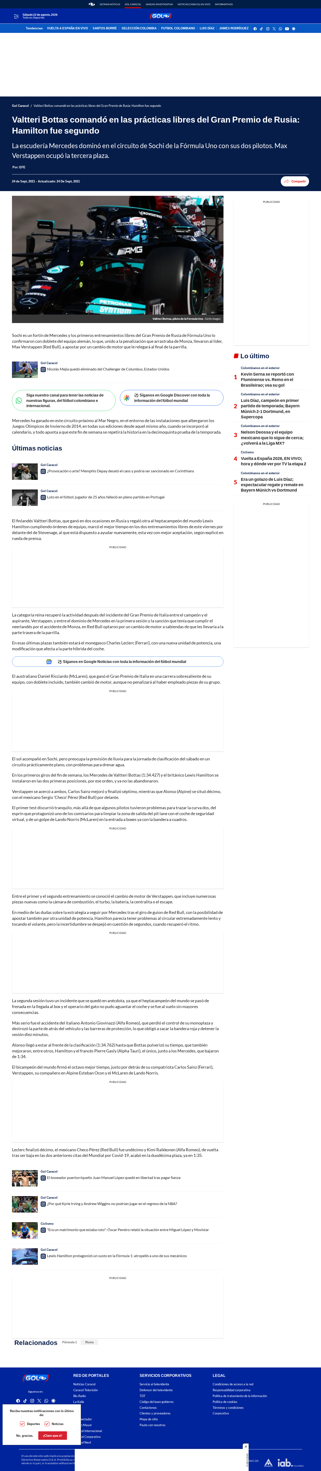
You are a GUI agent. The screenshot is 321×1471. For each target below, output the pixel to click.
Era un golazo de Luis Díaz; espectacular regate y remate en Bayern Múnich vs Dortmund (272, 485)
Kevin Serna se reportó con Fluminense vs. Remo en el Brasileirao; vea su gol (267, 379)
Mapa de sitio (149, 1419)
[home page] (92, 4)
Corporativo (221, 1413)
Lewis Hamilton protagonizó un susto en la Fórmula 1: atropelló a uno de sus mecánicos (117, 1255)
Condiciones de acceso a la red (233, 1384)
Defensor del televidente (156, 1390)
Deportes (33, 1424)
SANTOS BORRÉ (105, 28)
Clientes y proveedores (155, 1413)
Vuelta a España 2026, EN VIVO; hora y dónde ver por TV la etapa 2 (273, 461)
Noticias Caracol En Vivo (194, 4)
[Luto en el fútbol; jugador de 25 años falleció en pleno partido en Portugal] (25, 497)
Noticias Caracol (84, 1384)
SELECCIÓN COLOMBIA (139, 28)
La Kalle (78, 1401)
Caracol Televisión (85, 1390)
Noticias (57, 1424)
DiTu (76, 1413)
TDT (142, 1396)
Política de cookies (225, 1401)
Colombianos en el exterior (260, 368)
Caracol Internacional (87, 1430)
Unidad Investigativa (159, 4)
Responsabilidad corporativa (232, 1390)
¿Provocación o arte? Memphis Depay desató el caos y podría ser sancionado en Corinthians (120, 471)
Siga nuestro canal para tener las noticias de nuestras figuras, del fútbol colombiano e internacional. (65, 400)
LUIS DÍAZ (207, 28)
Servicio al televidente (154, 1384)
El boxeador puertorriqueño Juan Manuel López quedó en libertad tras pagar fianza (113, 1177)
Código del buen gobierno (156, 1401)
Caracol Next (82, 1442)
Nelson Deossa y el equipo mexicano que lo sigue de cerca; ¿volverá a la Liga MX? (272, 437)
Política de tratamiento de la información (240, 1396)
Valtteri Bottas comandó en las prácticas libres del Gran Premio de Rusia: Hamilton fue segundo (97, 105)
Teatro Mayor (82, 1425)
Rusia (89, 1342)
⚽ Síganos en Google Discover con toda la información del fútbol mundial (172, 398)
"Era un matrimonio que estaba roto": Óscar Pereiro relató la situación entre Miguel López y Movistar (128, 1229)
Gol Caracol (133, 4)
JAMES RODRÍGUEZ (234, 28)
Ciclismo (47, 1223)
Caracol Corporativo (87, 1436)
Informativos (224, 4)
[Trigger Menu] (16, 16)
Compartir (298, 181)
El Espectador (82, 1419)
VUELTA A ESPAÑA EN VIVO (67, 28)
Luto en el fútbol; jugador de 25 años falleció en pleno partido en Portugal (105, 497)
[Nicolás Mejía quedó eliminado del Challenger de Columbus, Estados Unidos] (25, 370)
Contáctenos (148, 1407)
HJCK (77, 1407)
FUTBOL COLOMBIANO (178, 28)
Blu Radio (79, 1396)
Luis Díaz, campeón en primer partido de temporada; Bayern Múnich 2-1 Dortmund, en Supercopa (270, 408)
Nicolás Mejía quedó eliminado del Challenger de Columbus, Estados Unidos (108, 369)
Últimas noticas (110, 4)
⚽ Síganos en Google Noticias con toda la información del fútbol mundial (122, 661)
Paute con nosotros (152, 1425)
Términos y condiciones (228, 1407)
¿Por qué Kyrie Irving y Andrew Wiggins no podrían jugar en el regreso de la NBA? (112, 1203)
